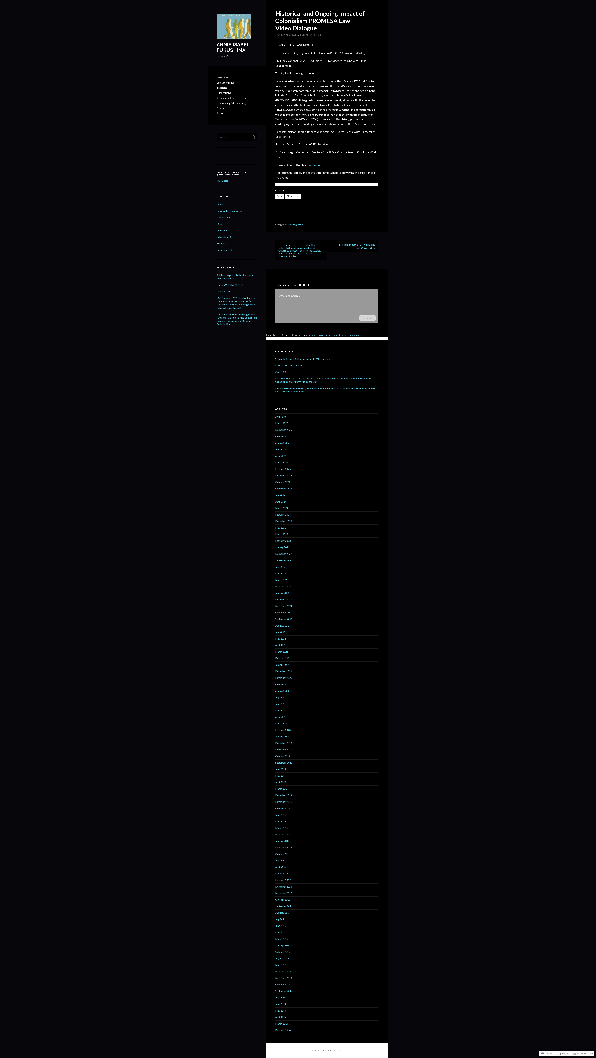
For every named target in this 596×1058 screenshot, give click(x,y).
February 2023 (283, 540)
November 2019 (283, 749)
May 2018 (280, 821)
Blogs (220, 113)
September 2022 (283, 560)
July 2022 (280, 566)
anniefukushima (310, 35)
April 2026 (280, 416)
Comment (367, 318)
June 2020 (280, 703)
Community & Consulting (231, 103)
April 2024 (280, 501)
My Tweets (222, 180)
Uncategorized (295, 224)
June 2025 (280, 449)
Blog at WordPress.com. (327, 1050)
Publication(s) (224, 237)
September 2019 (283, 762)
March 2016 (281, 938)
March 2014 (281, 1023)
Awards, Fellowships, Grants (233, 98)
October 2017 (282, 854)
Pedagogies (223, 230)
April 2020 (280, 717)
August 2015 (282, 958)
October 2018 (282, 808)
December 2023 (283, 521)
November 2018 (283, 801)
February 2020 (283, 730)
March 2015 (281, 965)
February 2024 (283, 514)
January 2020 (282, 736)
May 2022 (280, 573)
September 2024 (283, 488)
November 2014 (283, 978)
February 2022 (283, 586)
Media (220, 224)
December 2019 (283, 743)
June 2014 (280, 1004)
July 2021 (280, 632)
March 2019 (281, 788)
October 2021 (282, 612)
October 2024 (282, 482)
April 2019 (280, 782)
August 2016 (282, 912)
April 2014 (280, 1017)
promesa (314, 165)
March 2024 (281, 508)
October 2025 (282, 436)
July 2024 (280, 495)
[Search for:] (237, 137)
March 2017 (281, 873)
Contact (221, 108)
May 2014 (280, 1010)
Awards (220, 204)
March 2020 (281, 723)
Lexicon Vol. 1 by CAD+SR (230, 285)
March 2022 (281, 579)
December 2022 (283, 553)
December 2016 (283, 886)
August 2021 (282, 625)
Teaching (222, 87)
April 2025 (280, 455)
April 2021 (280, 645)
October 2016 (282, 899)
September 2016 (283, 906)
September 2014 (283, 991)
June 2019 (280, 769)
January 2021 (282, 664)
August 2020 (282, 690)
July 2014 (280, 997)
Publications (224, 92)
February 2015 (283, 971)
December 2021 (283, 599)
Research (221, 243)
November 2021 (283, 606)
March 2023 (281, 534)
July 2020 (280, 697)
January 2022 (282, 593)
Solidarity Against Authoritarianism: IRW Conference (302, 359)
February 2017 (283, 880)
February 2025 (283, 469)
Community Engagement (229, 210)
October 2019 (282, 756)
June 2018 (280, 814)
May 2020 (280, 710)
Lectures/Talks (225, 82)
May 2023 (280, 527)
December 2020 (283, 671)
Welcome (222, 77)
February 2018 (283, 834)
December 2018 (283, 795)
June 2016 (280, 925)
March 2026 (281, 423)
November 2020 (283, 677)
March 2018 (281, 827)
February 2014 (283, 1030)
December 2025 (283, 429)
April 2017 (280, 867)
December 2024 (283, 475)
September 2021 (283, 619)
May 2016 (280, 932)
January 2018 (282, 841)
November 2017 (283, 847)
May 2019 (280, 775)
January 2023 (282, 547)
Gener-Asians (224, 291)
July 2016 (280, 919)
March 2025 (281, 462)
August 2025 (282, 442)
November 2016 (283, 893)
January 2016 (282, 945)
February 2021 (283, 658)
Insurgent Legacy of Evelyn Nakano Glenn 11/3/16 (357, 246)
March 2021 (281, 651)
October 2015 (282, 951)
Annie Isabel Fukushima (233, 47)
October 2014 (282, 984)
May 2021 (280, 638)
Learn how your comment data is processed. (336, 335)
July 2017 (280, 860)
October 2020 (282, 684)
